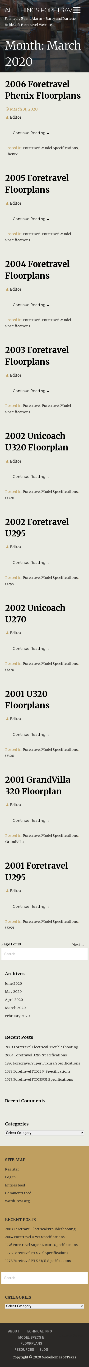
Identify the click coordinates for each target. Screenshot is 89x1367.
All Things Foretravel (42, 10)
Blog (43, 1350)
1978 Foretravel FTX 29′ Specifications (37, 1071)
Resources (24, 1350)
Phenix (11, 154)
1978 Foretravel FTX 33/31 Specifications (39, 1079)
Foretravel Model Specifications (50, 148)
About (13, 1331)
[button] (77, 11)
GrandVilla (14, 842)
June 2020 (13, 983)
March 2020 (15, 1008)
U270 (9, 670)
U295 (9, 584)
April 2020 (14, 1000)
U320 (9, 498)
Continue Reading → (31, 133)
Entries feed (15, 1185)
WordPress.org (17, 1201)
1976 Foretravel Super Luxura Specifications (42, 1063)
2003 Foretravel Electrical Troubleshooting (41, 1047)
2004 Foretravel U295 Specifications (36, 1055)
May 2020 (13, 991)
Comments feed (18, 1193)
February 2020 (17, 1016)
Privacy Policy (71, 1335)
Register (12, 1169)
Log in (10, 1177)
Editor (16, 117)
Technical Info (38, 1331)
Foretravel (32, 234)
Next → (78, 945)
